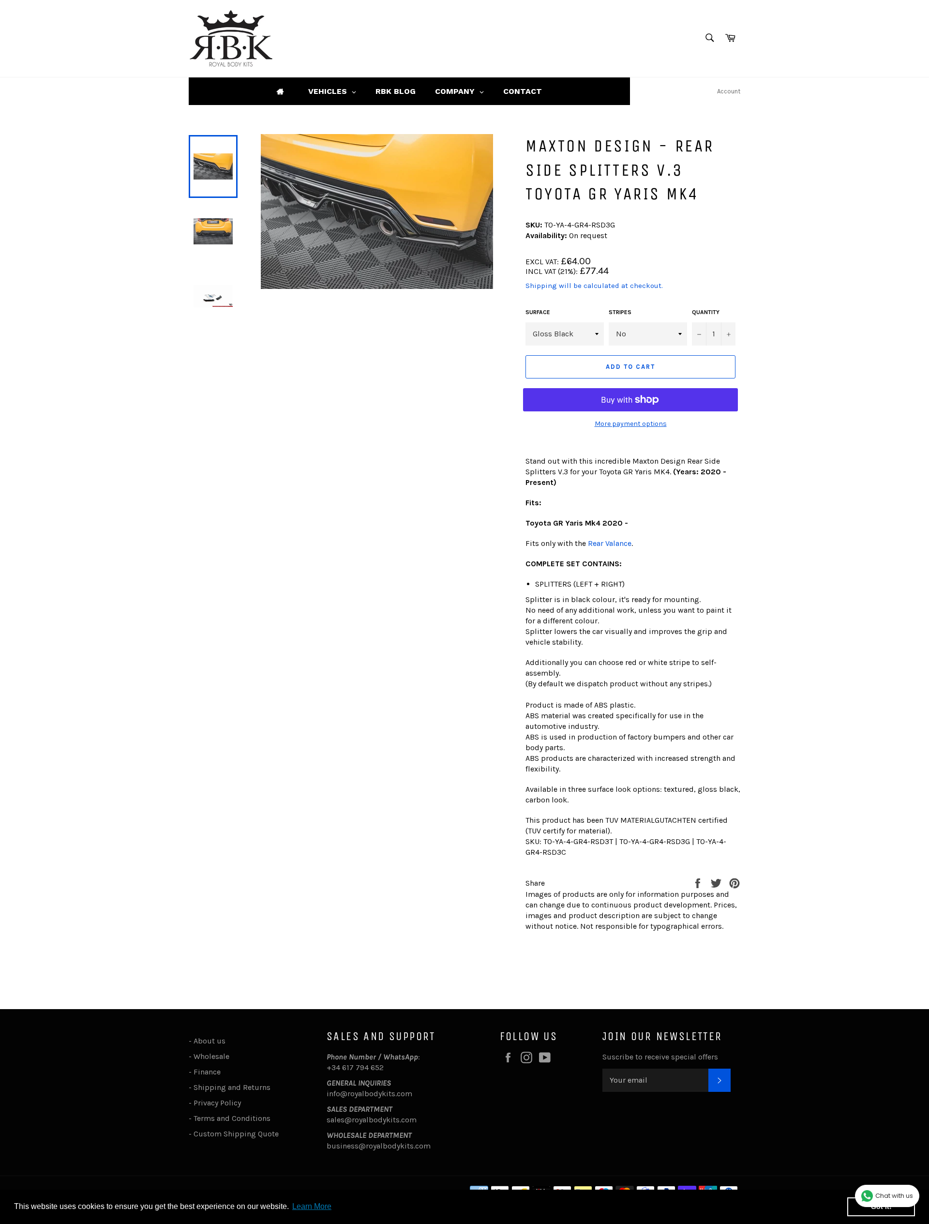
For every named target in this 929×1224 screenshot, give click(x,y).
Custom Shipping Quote (236, 1133)
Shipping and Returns (232, 1087)
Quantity (705, 312)
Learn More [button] (311, 1206)
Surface (537, 312)
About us (209, 1040)
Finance (207, 1071)
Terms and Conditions (232, 1118)
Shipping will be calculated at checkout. (594, 285)
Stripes (620, 312)
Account (728, 91)
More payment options (631, 424)
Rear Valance (609, 543)
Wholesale (213, 1056)
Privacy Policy (217, 1102)
